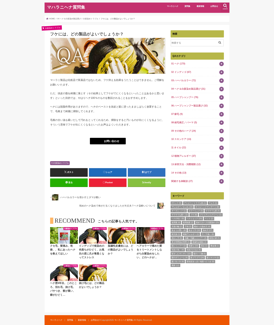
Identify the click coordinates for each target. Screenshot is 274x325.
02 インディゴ (181, 72)
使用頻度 (188, 222)
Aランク (176, 203)
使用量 (176, 222)
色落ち (193, 246)
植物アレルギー (191, 234)
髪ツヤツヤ (213, 257)
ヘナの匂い (178, 218)
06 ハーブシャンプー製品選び (189, 105)
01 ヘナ (178, 63)
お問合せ (214, 6)
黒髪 (175, 265)
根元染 (176, 234)
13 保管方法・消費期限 (186, 164)
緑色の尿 (214, 238)
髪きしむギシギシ (181, 254)
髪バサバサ (178, 261)
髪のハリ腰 (199, 254)
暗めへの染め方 (202, 226)
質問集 (187, 6)
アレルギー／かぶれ (182, 207)
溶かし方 (177, 238)
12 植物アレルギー (183, 156)
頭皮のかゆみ (194, 250)
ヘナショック (194, 218)
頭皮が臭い (178, 250)
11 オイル (178, 147)
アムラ (213, 203)
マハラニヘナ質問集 (66, 7)
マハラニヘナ (172, 6)
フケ (193, 215)
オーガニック (179, 211)
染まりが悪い (179, 230)
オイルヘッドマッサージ (207, 207)
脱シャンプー (179, 246)
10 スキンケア (181, 139)
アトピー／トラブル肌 (195, 203)
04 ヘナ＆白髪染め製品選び (188, 89)
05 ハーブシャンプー (184, 97)
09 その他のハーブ (183, 131)
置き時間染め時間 (181, 242)
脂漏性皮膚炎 (199, 242)
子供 (188, 226)
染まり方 (194, 230)
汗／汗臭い (208, 234)
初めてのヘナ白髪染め (207, 222)
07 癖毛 (177, 114)
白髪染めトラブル (61, 163)
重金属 (214, 246)
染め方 (207, 230)
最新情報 (200, 6)
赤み (204, 246)
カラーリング (196, 211)
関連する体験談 (182, 181)
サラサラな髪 (213, 211)
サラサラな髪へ (180, 215)
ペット (209, 218)
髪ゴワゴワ (197, 257)
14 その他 (178, 172)
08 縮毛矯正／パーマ (184, 122)
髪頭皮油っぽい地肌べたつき (200, 261)
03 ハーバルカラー (183, 80)
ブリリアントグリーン (211, 215)
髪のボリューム (180, 257)
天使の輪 (177, 226)
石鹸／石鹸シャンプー (196, 238)
